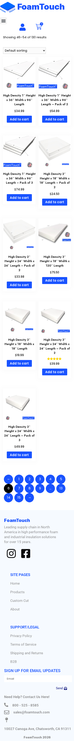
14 (8, 497)
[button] (3, 20)
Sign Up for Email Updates (32, 670)
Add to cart (19, 119)
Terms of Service (23, 644)
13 (61, 488)
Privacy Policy (21, 636)
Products (17, 592)
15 (19, 497)
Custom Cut (19, 601)
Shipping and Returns (26, 653)
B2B (13, 662)
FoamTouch (41, 7)
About (15, 609)
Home (15, 583)
